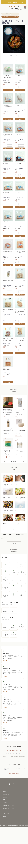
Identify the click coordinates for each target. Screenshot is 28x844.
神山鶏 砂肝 (5, 163)
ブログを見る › (3, 538)
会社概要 (5, 816)
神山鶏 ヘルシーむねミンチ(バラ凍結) (20, 252)
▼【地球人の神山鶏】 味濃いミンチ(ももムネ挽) (20, 136)
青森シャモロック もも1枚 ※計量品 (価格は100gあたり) (8, 340)
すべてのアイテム (6, 13)
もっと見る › (14, 543)
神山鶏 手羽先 (6, 192)
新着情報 (5, 797)
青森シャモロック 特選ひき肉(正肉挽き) (8, 368)
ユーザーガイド (6, 802)
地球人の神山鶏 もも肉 (8, 251)
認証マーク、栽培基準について (9, 799)
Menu (2, 6)
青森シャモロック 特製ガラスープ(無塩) (8, 281)
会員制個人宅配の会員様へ (8, 805)
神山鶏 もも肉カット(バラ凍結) (7, 135)
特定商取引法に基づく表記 (8, 808)
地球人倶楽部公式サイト (8, 813)
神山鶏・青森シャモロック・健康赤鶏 (10, 16)
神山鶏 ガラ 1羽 (18, 105)
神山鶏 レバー (18, 163)
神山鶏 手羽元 (18, 192)
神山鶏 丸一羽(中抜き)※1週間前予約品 (7, 76)
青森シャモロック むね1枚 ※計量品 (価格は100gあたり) (20, 311)
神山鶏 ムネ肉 (18, 221)
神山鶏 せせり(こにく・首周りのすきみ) (7, 105)
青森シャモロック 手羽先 (8, 310)
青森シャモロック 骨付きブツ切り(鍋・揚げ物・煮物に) (20, 340)
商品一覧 (5, 791)
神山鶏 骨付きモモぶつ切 (20, 76)
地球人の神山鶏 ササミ (8, 221)
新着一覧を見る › (14, 461)
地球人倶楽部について (8, 794)
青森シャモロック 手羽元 (20, 281)
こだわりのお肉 (15, 13)
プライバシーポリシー (8, 811)
